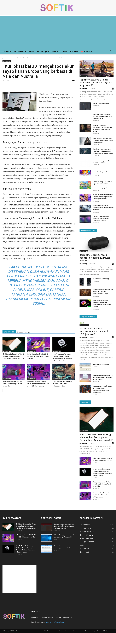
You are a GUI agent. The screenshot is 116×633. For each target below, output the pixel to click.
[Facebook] (4, 85)
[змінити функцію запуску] (85, 367)
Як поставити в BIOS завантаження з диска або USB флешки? (94, 331)
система (7, 52)
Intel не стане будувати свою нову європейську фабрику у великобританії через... (103, 197)
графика (55, 52)
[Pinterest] (15, 85)
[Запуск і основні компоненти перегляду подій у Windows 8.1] (46, 549)
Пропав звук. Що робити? (101, 103)
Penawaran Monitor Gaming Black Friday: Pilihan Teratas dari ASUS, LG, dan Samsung (38, 384)
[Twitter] (10, 85)
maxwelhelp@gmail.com (55, 622)
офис (65, 52)
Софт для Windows (103, 631)
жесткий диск (43, 52)
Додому (4, 58)
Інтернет (68, 631)
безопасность (20, 52)
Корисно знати (84, 325)
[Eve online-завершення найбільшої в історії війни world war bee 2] (85, 208)
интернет (74, 52)
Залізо (61, 631)
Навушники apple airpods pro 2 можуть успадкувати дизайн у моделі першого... (103, 377)
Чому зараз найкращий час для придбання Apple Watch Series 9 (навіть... (102, 116)
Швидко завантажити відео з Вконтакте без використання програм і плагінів (64, 526)
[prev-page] (3, 390)
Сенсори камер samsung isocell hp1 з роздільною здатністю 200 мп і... (101, 218)
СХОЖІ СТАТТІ (9, 332)
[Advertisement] (58, 32)
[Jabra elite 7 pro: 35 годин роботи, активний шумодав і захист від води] (97, 243)
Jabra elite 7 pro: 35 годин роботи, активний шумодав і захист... (95, 258)
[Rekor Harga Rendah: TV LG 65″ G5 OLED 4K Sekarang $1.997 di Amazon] (38, 344)
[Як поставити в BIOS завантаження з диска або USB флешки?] (97, 323)
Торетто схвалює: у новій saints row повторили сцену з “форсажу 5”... (96, 82)
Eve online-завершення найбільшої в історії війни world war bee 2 (103, 207)
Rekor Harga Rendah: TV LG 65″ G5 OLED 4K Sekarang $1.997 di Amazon (37, 356)
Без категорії (14, 58)
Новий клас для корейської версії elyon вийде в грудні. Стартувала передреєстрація (103, 151)
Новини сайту (90, 631)
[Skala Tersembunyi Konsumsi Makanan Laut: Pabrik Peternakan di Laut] (63, 372)
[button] (111, 52)
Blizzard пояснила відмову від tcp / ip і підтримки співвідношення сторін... (103, 291)
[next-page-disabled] (7, 390)
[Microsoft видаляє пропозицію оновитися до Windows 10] (46, 538)
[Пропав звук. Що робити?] (85, 106)
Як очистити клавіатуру (101, 278)
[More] (25, 85)
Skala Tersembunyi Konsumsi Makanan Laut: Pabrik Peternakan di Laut (62, 384)
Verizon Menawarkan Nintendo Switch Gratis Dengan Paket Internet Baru (12, 384)
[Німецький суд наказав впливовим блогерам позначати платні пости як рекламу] (85, 303)
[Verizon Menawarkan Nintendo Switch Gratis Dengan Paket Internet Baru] (13, 372)
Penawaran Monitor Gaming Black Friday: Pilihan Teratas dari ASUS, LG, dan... (103, 495)
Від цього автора (23, 332)
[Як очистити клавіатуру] (85, 282)
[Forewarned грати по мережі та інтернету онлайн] (85, 163)
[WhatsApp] (20, 85)
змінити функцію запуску (101, 364)
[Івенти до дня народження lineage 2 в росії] (85, 173)
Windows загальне (51, 631)
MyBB (31, 52)
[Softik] (58, 7)
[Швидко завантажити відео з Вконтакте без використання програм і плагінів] (46, 527)
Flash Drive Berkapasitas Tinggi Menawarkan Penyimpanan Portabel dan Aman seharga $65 (13, 356)
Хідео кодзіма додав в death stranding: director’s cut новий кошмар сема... (103, 140)
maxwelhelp (83, 88)
